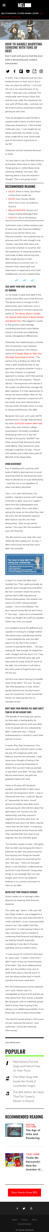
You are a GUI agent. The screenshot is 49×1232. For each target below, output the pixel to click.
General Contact (24, 1224)
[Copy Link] (34, 71)
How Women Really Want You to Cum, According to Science (23, 203)
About (14, 1220)
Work (35, 13)
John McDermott (12, 1042)
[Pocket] (27, 71)
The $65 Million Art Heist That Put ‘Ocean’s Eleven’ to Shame (28, 1096)
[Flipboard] (21, 71)
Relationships (8, 13)
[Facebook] (14, 71)
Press (34, 1220)
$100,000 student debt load (28, 423)
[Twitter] (7, 71)
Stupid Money (24, 13)
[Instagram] (41, 71)
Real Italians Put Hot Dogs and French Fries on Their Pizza (26, 1066)
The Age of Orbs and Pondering (33, 1134)
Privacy (25, 1220)
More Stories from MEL (24, 1192)
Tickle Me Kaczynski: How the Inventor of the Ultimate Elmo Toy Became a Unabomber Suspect (34, 1163)
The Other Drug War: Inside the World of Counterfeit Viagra (25, 1081)
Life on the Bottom (22, 217)
